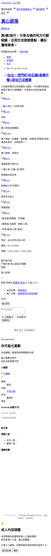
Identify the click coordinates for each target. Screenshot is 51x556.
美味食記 (22, 290)
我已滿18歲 (6, 551)
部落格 (10, 60)
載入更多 (5, 304)
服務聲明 (29, 518)
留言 (22, 283)
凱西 (3, 267)
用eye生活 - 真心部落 (8, 413)
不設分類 (23, 52)
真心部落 (9, 21)
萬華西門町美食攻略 (28, 293)
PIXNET (13, 515)
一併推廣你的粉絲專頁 (8, 418)
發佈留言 (5, 320)
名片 (9, 64)
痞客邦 (16, 283)
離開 (15, 551)
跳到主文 (5, 29)
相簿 (9, 57)
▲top (3, 298)
